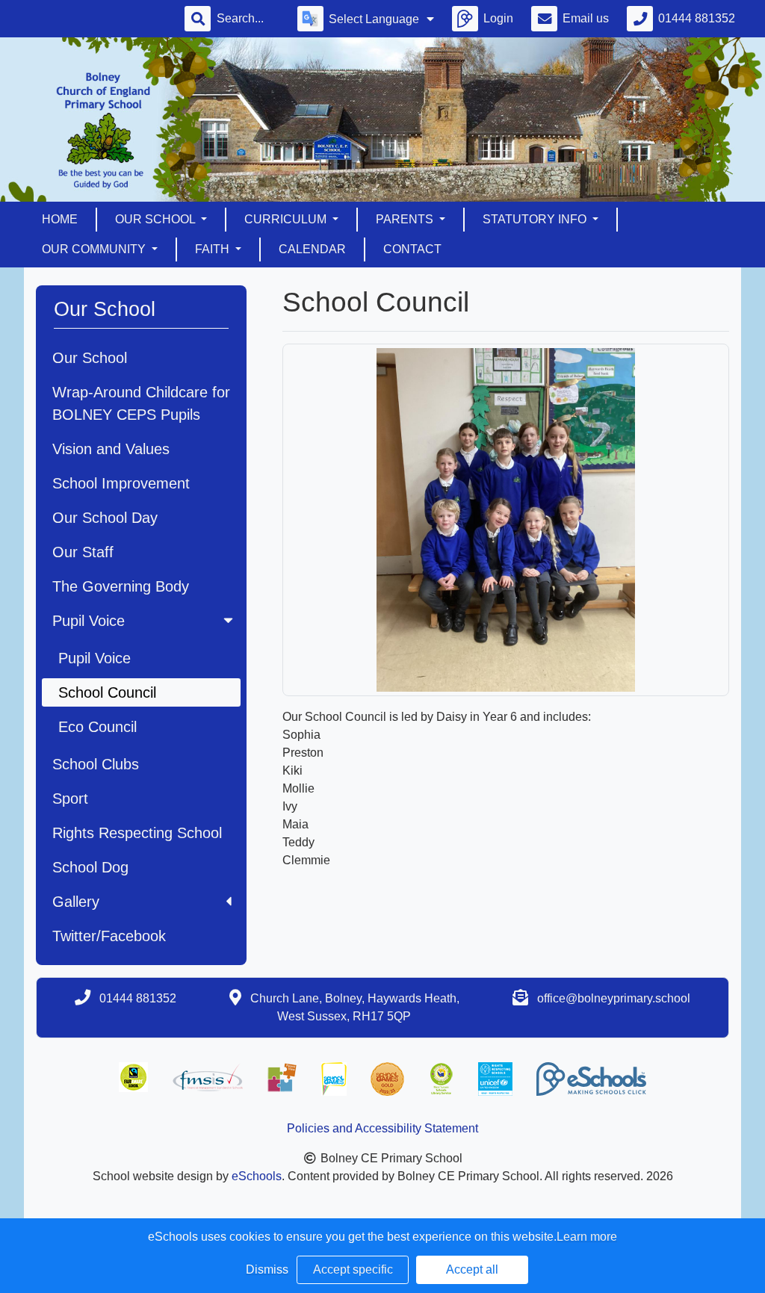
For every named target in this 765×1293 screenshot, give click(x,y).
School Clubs (95, 764)
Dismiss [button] (267, 1269)
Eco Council (97, 727)
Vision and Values (111, 449)
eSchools (257, 1176)
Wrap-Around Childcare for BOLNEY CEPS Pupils (141, 403)
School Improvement (121, 483)
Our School (89, 358)
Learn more (587, 1236)
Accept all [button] (472, 1269)
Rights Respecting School (137, 833)
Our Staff (83, 552)
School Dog (90, 867)
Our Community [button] (95, 249)
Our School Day (105, 517)
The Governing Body (120, 586)
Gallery (75, 901)
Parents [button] (406, 219)
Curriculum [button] (286, 219)
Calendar (312, 249)
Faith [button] (213, 249)
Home (60, 219)
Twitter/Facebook (109, 936)
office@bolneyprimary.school (613, 998)
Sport (70, 798)
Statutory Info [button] (536, 219)
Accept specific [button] (353, 1269)
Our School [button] (156, 219)
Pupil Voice (88, 621)
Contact (412, 249)
